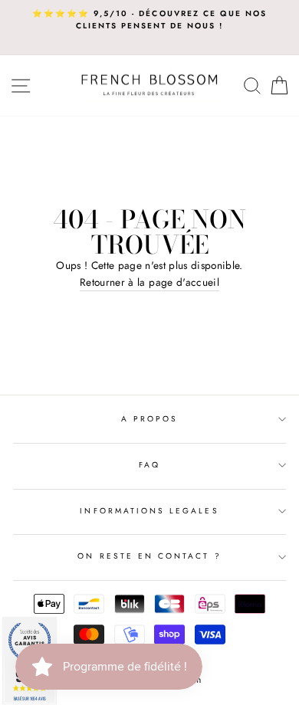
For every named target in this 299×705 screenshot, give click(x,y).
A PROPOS (149, 419)
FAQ (149, 465)
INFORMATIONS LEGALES (149, 510)
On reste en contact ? (149, 556)
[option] (149, 20)
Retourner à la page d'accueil (149, 282)
